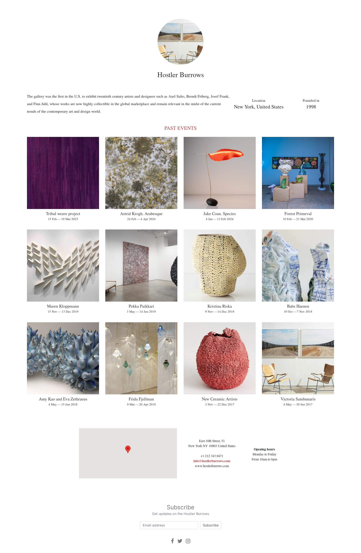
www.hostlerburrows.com (212, 466)
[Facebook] (172, 541)
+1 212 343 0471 (212, 456)
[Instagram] (188, 541)
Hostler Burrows (180, 74)
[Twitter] (180, 541)
